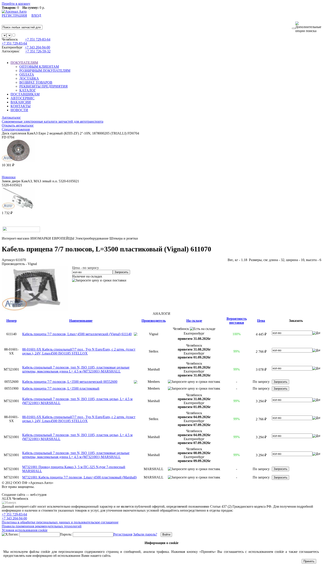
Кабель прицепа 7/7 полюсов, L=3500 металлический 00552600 (69, 381)
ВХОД (36, 15)
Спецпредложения (16, 129)
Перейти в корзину (16, 3)
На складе (194, 320)
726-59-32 (38, 51)
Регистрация (122, 534)
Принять (308, 561)
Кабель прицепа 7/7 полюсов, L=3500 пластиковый (60, 388)
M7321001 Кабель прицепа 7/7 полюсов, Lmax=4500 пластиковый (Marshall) (79, 477)
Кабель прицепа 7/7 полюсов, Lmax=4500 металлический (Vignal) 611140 (77, 334)
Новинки (9, 177)
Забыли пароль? (145, 534)
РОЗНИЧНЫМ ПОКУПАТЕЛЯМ (44, 70)
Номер (11, 320)
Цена (261, 320)
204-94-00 (37, 47)
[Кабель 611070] (35, 310)
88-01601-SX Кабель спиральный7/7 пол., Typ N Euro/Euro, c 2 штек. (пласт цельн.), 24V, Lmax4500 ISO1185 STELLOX (78, 351)
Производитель (154, 320)
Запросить (121, 272)
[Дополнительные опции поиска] (308, 27)
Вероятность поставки (237, 320)
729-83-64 (37, 39)
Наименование (81, 320)
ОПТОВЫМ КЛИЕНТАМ (39, 66)
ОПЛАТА (26, 74)
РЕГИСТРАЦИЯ (14, 15)
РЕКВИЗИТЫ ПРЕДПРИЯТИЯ (43, 86)
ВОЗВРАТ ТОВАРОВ (35, 82)
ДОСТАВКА (29, 78)
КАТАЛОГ (27, 90)
